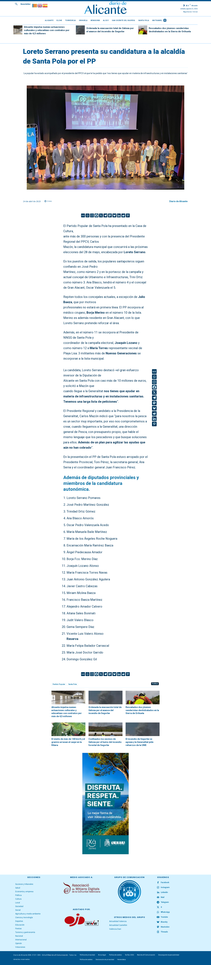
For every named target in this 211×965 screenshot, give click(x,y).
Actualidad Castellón (118, 925)
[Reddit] (123, 215)
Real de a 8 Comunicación (58, 955)
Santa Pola (72, 684)
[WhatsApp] (158, 912)
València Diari (115, 929)
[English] (40, 5)
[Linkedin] (119, 215)
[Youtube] (158, 917)
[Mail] (158, 897)
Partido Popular (59, 684)
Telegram (165, 902)
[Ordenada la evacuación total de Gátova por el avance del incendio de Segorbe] (80, 29)
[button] (16, 4)
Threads (164, 932)
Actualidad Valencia (118, 921)
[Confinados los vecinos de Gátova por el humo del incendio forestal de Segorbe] (105, 729)
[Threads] (158, 932)
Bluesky (164, 922)
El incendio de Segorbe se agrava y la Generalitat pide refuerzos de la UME (139, 742)
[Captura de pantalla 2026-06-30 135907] (105, 803)
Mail (162, 897)
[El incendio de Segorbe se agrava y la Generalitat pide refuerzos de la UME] (143, 729)
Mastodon (165, 927)
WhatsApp (165, 912)
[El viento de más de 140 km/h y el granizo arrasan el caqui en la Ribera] (68, 729)
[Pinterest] (128, 215)
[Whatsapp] (87, 215)
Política (155, 684)
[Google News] (83, 215)
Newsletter (26, 4)
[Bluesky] (114, 215)
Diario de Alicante (178, 201)
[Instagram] (92, 215)
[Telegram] (105, 215)
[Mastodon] (110, 215)
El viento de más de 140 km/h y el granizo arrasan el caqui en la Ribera (68, 742)
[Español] (45, 5)
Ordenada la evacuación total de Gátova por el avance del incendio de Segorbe (105, 710)
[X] (101, 215)
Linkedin (164, 892)
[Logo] (105, 8)
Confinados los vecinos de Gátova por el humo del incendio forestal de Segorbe (105, 742)
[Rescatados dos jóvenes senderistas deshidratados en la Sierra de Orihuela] (142, 29)
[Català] (34, 5)
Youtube (164, 917)
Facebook (165, 882)
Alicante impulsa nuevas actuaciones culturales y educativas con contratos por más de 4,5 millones (46, 30)
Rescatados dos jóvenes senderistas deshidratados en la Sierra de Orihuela (142, 710)
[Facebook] (96, 215)
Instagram (165, 887)
